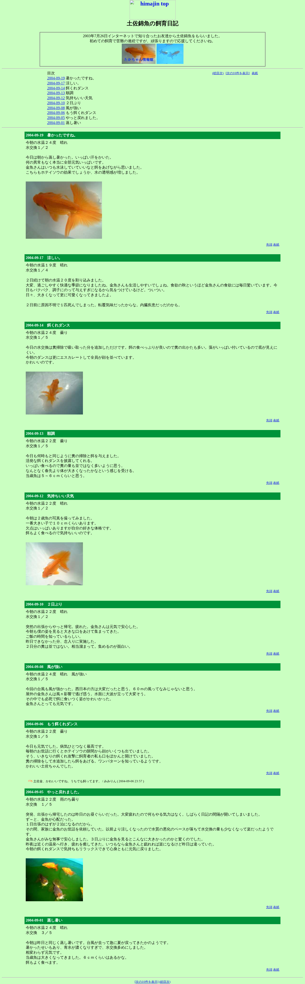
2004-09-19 (56, 78)
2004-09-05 (56, 118)
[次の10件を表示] (237, 73)
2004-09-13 (56, 93)
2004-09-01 (56, 123)
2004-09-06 (56, 113)
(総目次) (218, 73)
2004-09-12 (56, 98)
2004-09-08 (56, 108)
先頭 (269, 244)
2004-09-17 (56, 83)
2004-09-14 (56, 88)
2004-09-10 (56, 103)
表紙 (255, 73)
